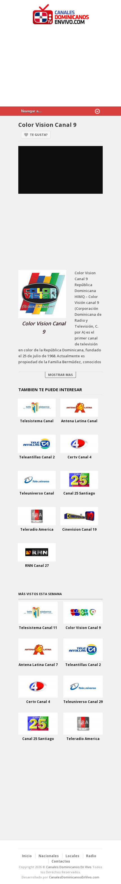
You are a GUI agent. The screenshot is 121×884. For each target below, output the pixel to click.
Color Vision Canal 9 (83, 627)
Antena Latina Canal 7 (38, 664)
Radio (91, 855)
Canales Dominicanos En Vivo (68, 867)
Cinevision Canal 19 (79, 529)
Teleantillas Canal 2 (37, 457)
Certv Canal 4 (79, 457)
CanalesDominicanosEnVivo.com (74, 877)
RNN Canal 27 (37, 565)
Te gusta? (39, 134)
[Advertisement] (60, 68)
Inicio (27, 855)
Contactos (60, 861)
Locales (72, 855)
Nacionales (49, 855)
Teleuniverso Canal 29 (83, 701)
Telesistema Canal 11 (38, 627)
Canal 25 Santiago (79, 493)
